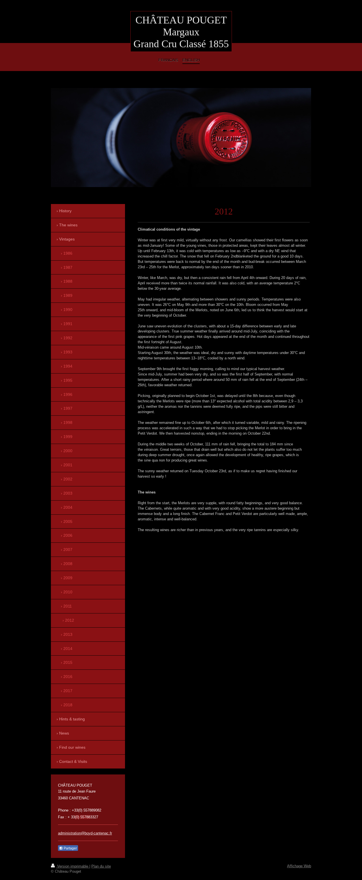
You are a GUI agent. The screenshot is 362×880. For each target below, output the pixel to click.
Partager (70, 848)
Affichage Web (299, 866)
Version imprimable (72, 866)
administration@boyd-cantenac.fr (85, 833)
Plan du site (101, 866)
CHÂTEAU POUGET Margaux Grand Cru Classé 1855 (181, 32)
